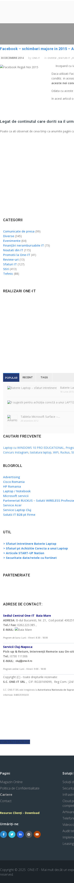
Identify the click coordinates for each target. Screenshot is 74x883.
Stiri (6, 269)
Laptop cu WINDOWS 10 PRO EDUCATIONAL (33, 448)
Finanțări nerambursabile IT (23, 245)
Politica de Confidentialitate (19, 788)
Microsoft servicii (16, 496)
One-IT (36, 57)
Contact (6, 801)
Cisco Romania (14, 482)
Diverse (52, 57)
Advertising (11, 477)
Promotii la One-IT (16, 255)
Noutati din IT (13, 250)
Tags (44, 377)
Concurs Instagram (15, 452)
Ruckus (65, 452)
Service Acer (12, 505)
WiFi (56, 452)
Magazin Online (11, 782)
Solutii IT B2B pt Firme (19, 514)
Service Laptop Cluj (17, 510)
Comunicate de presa (19, 231)
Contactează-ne (15, 742)
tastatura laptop (40, 452)
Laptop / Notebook (17, 491)
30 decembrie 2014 (12, 58)
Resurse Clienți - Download (19, 813)
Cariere (6, 794)
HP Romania (12, 486)
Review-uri (11, 259)
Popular (11, 377)
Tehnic (8, 273)
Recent (28, 377)
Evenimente (12, 241)
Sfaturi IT (64, 57)
